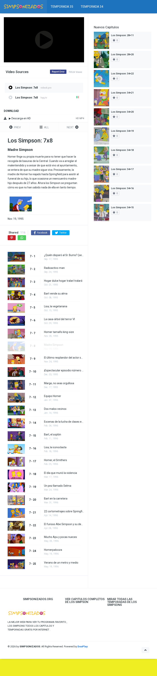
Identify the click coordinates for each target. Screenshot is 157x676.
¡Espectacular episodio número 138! (64, 370)
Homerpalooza (53, 549)
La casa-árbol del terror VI (59, 319)
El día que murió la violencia (60, 472)
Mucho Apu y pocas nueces (60, 537)
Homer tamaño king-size (59, 332)
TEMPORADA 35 (62, 6)
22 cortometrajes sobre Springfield (64, 511)
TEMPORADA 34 (92, 6)
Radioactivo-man (54, 267)
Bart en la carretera (55, 498)
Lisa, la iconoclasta (55, 447)
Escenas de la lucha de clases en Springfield (64, 421)
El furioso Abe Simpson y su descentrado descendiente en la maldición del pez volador (64, 524)
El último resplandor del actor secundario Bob (64, 357)
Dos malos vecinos (55, 408)
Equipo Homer (52, 396)
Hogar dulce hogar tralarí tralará (63, 280)
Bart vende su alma (55, 293)
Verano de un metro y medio (61, 562)
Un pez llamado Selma (57, 485)
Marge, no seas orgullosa (59, 383)
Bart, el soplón (52, 434)
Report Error (58, 71)
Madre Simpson (53, 344)
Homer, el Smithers (55, 460)
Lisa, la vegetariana (55, 306)
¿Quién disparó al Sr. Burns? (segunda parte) (64, 255)
